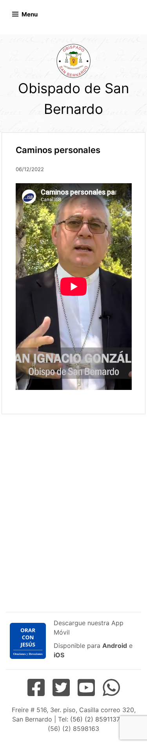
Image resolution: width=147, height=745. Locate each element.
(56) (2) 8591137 (94, 719)
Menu (30, 14)
